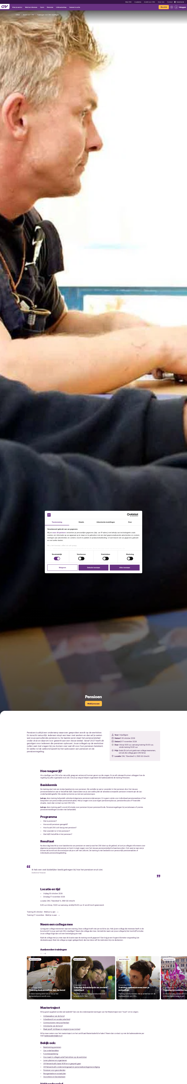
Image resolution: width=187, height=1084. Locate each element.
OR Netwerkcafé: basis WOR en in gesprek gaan (62, 1063)
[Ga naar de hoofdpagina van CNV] (4, 6)
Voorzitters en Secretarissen (54, 1076)
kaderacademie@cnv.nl (53, 1035)
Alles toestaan (124, 567)
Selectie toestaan (93, 567)
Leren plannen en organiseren (55, 1060)
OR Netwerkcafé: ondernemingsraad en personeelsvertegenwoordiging (71, 1067)
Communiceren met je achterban (56, 1022)
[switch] (81, 558)
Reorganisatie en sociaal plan (54, 1073)
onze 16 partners (59, 532)
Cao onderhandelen (51, 1050)
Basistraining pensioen (52, 1047)
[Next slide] (45, 953)
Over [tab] (130, 522)
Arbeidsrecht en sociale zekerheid (56, 1019)
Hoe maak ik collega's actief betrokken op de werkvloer (65, 1057)
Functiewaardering (50, 1053)
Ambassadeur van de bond (53, 1016)
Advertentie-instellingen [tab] (106, 522)
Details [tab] (81, 522)
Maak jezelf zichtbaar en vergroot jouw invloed (61, 1029)
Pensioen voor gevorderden (54, 1070)
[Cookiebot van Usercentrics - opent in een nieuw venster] (130, 515)
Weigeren (62, 567)
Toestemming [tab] (57, 522)
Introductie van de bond (52, 1026)
